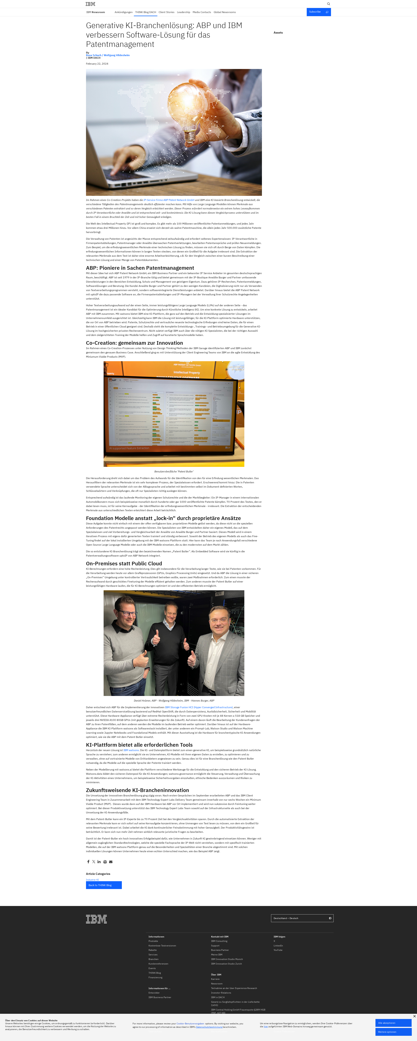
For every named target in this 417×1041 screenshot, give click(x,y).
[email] (110, 861)
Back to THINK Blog (100, 885)
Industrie (91, 879)
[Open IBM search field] (329, 4)
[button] (414, 1016)
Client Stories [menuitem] (166, 12)
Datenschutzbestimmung (209, 1027)
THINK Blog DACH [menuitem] (145, 12)
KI (97, 879)
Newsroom (95, 12)
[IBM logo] (92, 4)
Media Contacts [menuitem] (202, 12)
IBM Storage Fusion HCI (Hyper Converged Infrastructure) (199, 707)
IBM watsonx (131, 750)
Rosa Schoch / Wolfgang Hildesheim (108, 55)
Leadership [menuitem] (183, 12)
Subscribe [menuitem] (315, 11)
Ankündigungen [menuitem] (124, 12)
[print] (104, 861)
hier (266, 1026)
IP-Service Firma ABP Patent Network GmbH (169, 200)
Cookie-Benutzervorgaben (190, 1023)
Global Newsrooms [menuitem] (225, 12)
